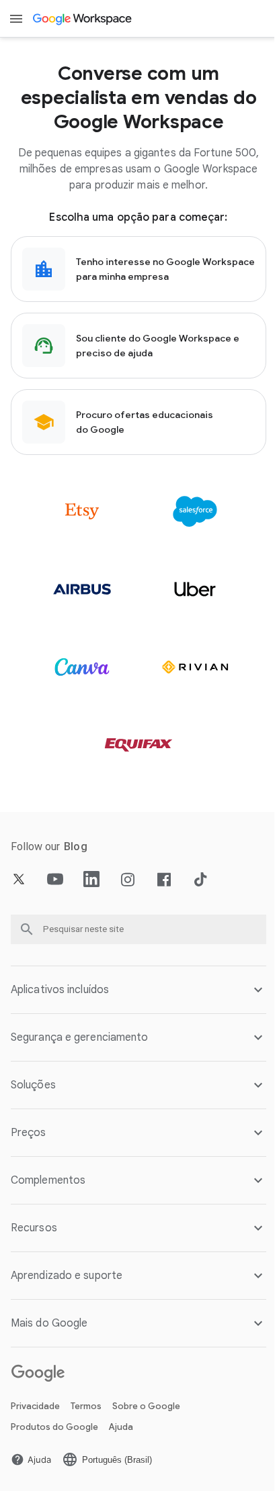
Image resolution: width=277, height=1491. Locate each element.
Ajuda (121, 1427)
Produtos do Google (54, 1427)
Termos (86, 1406)
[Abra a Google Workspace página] (83, 19)
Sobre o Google (146, 1406)
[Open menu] (16, 19)
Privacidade (35, 1406)
